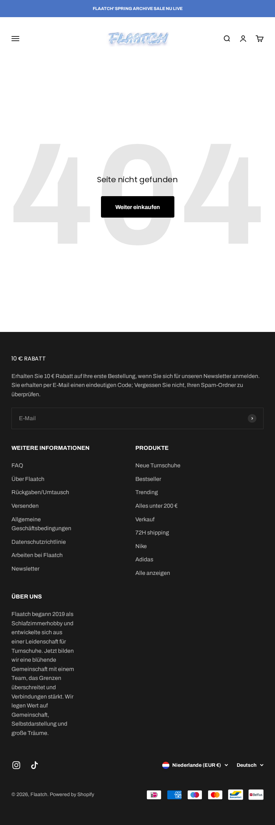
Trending (146, 492)
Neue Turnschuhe (157, 465)
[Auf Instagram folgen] (16, 765)
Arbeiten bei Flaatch (37, 555)
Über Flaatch (27, 479)
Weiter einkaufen (137, 207)
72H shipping (152, 533)
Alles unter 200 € (156, 506)
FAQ (17, 465)
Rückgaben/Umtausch (40, 492)
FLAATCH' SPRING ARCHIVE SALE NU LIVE (138, 8)
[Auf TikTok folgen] (34, 765)
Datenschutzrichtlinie (38, 542)
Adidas (144, 559)
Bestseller (148, 479)
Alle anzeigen (152, 573)
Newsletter (25, 569)
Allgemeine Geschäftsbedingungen (41, 524)
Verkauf (144, 519)
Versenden (25, 506)
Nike (141, 546)
